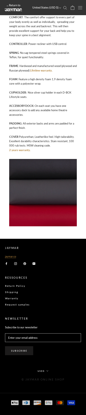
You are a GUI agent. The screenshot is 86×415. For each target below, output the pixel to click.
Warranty (11, 298)
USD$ (41, 371)
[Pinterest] (24, 263)
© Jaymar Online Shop (43, 379)
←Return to (13, 5)
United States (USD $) (45, 7)
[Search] (65, 7)
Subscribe (19, 350)
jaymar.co (10, 256)
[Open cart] (72, 8)
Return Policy (15, 285)
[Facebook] (6, 263)
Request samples (17, 304)
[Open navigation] (80, 7)
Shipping (11, 292)
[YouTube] (34, 263)
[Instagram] (15, 263)
